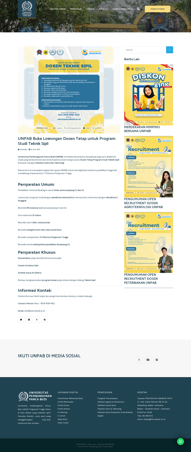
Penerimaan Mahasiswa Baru (70, 398)
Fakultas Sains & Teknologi (110, 409)
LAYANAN (90, 9)
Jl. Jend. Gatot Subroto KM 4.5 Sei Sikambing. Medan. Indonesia (152, 404)
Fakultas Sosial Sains (107, 405)
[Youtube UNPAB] (147, 359)
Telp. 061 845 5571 (145, 416)
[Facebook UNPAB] (139, 359)
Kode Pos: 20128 (144, 412)
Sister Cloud (63, 423)
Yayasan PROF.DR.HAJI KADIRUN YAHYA (154, 398)
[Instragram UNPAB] (156, 359)
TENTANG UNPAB (57, 9)
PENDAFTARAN (158, 9)
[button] (138, 9)
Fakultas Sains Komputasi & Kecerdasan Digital (115, 414)
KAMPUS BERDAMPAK (123, 9)
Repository (62, 419)
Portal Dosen (63, 405)
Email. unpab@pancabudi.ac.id (151, 419)
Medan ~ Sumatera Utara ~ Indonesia (153, 409)
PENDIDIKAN (76, 9)
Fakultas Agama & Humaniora (111, 402)
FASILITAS (104, 9)
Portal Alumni (64, 409)
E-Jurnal (61, 416)
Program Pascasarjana (108, 398)
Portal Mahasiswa (65, 402)
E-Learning (62, 412)
